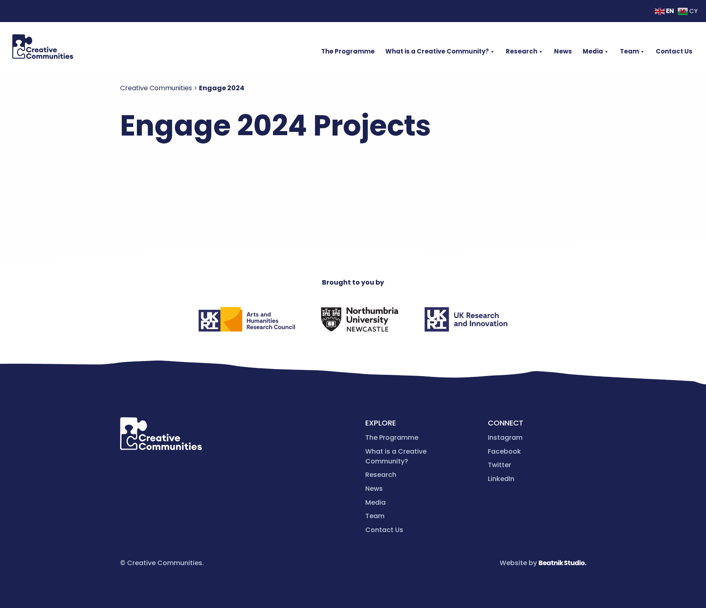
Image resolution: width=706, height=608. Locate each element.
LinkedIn (501, 478)
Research (521, 51)
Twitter (499, 465)
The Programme (348, 51)
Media (593, 51)
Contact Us (674, 51)
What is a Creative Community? (437, 51)
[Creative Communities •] (42, 46)
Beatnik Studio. (562, 563)
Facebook (504, 451)
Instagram (505, 437)
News (563, 51)
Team (629, 51)
